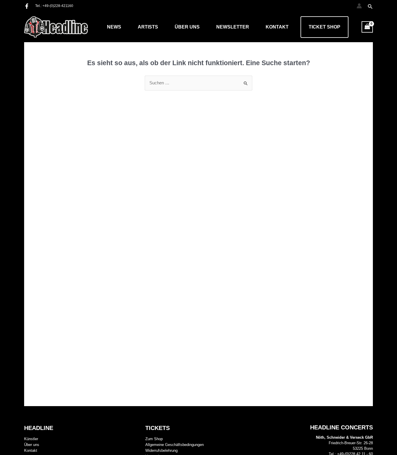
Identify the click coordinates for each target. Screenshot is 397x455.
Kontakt (277, 26)
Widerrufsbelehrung (161, 450)
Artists (148, 26)
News (114, 26)
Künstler (31, 439)
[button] (370, 6)
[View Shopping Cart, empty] (367, 27)
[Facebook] (26, 6)
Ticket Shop (324, 26)
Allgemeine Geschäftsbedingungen (174, 444)
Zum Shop (154, 439)
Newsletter (232, 26)
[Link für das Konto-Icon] (359, 5)
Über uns (187, 26)
